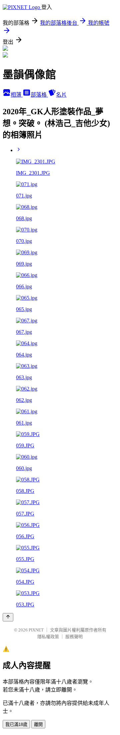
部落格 (39, 95)
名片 (61, 95)
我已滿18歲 (16, 724)
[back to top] (8, 617)
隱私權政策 (48, 636)
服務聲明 (74, 636)
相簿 (17, 95)
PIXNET (36, 629)
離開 (38, 724)
